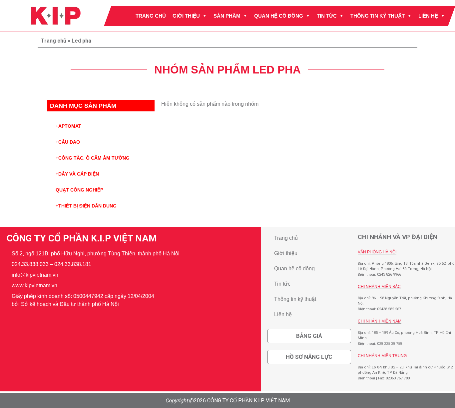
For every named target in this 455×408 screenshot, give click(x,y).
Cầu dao (68, 142)
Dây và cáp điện (77, 174)
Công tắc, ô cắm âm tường (93, 158)
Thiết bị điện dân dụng (86, 205)
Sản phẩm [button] (227, 16)
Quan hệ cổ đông (278, 16)
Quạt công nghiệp (79, 190)
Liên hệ (428, 16)
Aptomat (68, 126)
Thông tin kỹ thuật (377, 16)
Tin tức (327, 16)
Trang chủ (151, 16)
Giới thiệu (186, 16)
